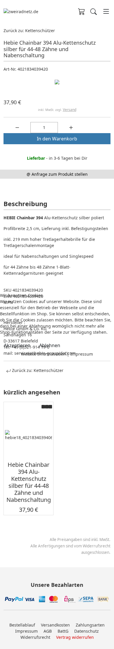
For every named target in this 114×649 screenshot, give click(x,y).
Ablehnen (49, 345)
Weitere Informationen (43, 354)
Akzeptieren (17, 345)
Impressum (81, 354)
